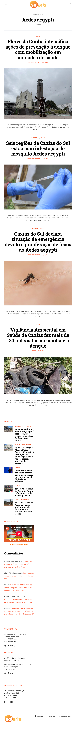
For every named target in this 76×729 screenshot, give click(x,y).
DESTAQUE (35, 228)
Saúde (38, 36)
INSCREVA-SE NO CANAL (19, 545)
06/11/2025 (44, 62)
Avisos (17, 499)
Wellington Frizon (33, 159)
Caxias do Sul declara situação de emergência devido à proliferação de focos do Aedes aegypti (38, 242)
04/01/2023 (41, 351)
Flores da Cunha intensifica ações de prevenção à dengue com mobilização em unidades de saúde (38, 49)
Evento (17, 467)
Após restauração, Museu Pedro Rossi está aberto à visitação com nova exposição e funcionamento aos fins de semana (24, 455)
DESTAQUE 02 (26, 445)
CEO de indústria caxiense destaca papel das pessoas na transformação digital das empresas (24, 476)
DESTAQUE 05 (19, 426)
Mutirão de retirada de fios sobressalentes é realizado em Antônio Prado (18, 564)
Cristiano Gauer (33, 62)
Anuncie (52, 716)
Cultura (18, 445)
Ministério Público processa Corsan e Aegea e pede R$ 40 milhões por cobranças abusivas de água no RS (19, 611)
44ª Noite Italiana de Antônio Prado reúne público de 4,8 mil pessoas (24, 492)
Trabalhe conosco (65, 716)
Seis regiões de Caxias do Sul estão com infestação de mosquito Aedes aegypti (38, 148)
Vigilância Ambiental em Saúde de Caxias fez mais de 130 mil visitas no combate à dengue (38, 338)
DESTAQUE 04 (35, 138)
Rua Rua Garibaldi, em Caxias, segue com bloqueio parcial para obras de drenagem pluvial (24, 435)
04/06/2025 (45, 159)
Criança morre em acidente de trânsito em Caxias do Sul (19, 576)
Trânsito (28, 426)
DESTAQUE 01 (25, 499)
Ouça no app (41, 716)
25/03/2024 (45, 255)
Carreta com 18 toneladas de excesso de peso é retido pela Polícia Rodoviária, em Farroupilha (18, 588)
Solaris (33, 351)
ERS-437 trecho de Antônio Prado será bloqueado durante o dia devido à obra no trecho (24, 508)
